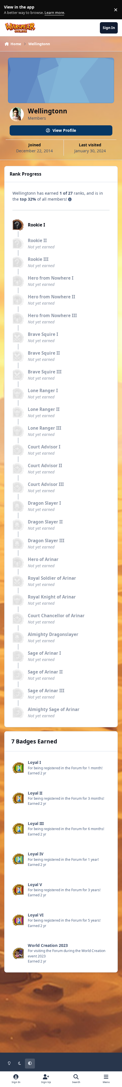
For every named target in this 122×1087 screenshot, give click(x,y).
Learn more (11, 10)
